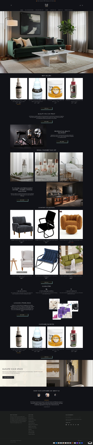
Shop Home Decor (8, 377)
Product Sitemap (31, 434)
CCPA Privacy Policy (32, 419)
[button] (11, 5)
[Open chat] (90, 442)
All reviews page (31, 432)
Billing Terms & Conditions (33, 424)
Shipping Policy (31, 421)
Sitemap (30, 429)
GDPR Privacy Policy (32, 426)
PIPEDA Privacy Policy (32, 427)
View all (46, 108)
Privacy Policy (31, 418)
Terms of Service (31, 423)
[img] (6, 437)
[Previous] (38, 395)
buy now (46, 121)
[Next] (55, 395)
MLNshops (14, 440)
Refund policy (30, 416)
